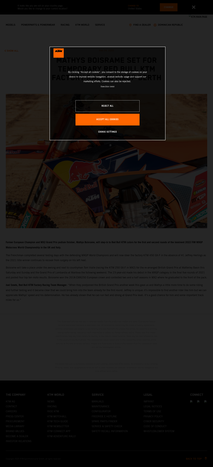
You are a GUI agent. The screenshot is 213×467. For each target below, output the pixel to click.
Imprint (112, 86)
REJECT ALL (107, 106)
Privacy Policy (105, 86)
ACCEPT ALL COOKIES (107, 119)
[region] (107, 93)
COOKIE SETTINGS (107, 132)
